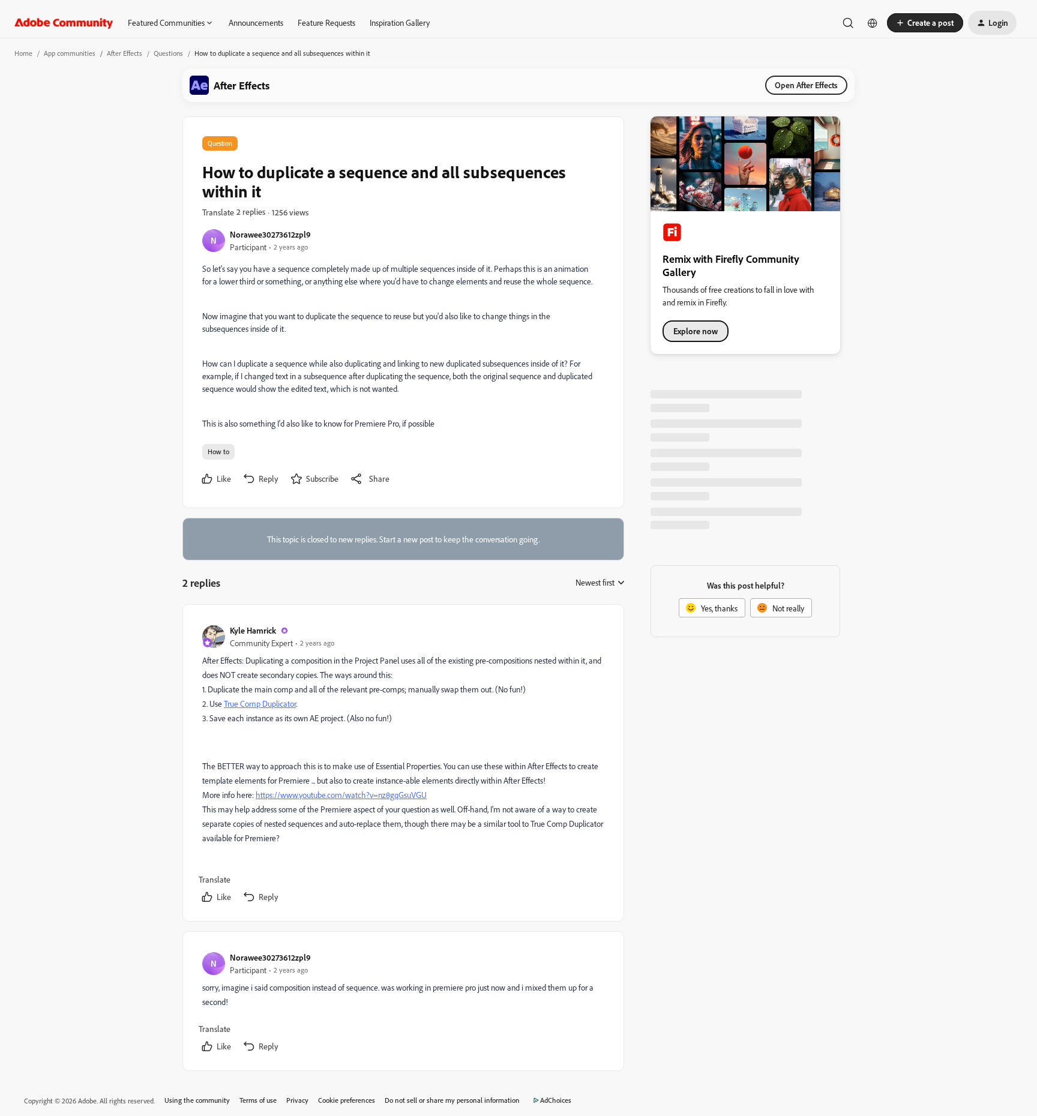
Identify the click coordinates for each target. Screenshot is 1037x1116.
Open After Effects (806, 85)
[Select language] (872, 22)
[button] (925, 22)
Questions (168, 53)
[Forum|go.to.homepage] (63, 22)
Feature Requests (326, 22)
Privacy (297, 1100)
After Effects (124, 53)
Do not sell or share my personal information (452, 1100)
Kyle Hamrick (253, 630)
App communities (69, 53)
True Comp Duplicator (260, 703)
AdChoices (555, 1100)
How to (218, 451)
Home (23, 53)
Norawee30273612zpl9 (270, 234)
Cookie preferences (346, 1100)
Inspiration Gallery (400, 22)
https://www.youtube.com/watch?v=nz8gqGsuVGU (341, 795)
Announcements (256, 22)
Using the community (197, 1100)
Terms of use (258, 1100)
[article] (402, 765)
